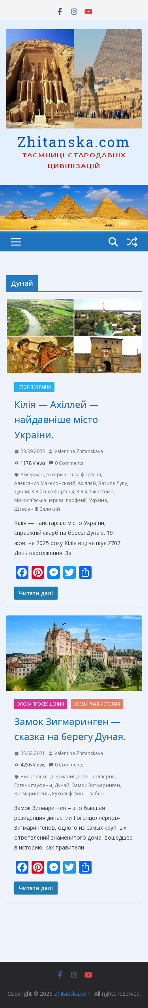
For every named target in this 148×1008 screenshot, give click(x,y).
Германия (64, 776)
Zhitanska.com (74, 141)
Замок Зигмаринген (96, 785)
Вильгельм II (35, 776)
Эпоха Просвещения (40, 704)
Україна (98, 500)
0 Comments (69, 463)
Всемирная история (97, 704)
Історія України (34, 387)
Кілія (82, 491)
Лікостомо (102, 491)
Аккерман (32, 474)
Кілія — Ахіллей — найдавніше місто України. (56, 419)
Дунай (21, 491)
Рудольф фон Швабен (78, 793)
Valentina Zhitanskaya (78, 451)
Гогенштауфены (33, 785)
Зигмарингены (32, 793)
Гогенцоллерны (97, 776)
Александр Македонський (44, 483)
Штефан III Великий (37, 509)
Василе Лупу (112, 483)
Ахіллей (87, 483)
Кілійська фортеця (53, 491)
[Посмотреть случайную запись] (132, 241)
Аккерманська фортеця (73, 474)
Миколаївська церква (39, 500)
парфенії (76, 500)
